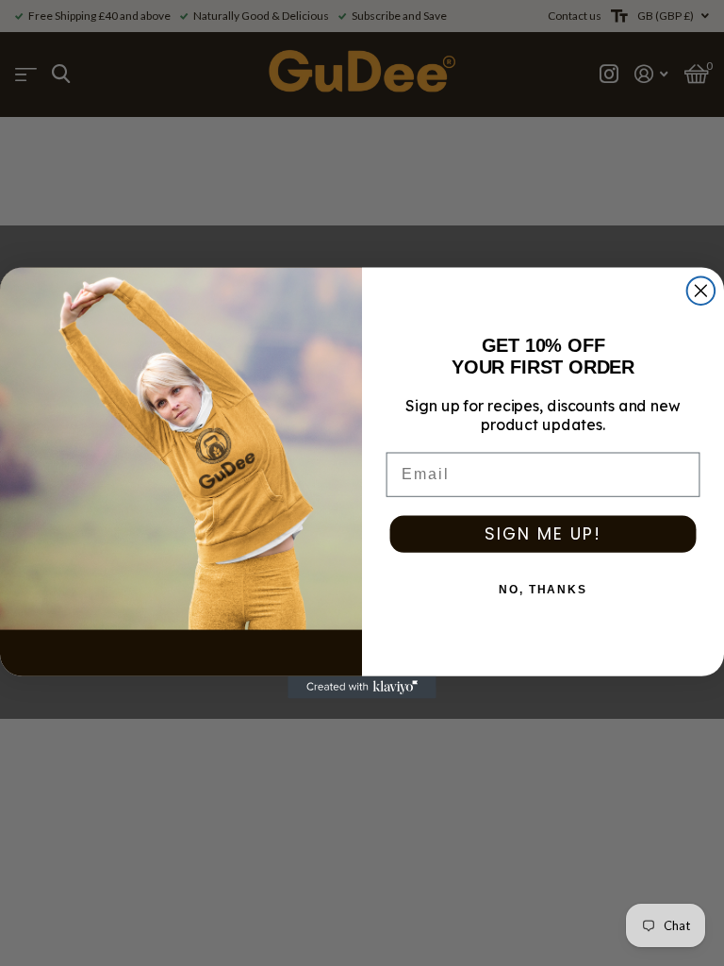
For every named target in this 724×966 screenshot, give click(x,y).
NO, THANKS (543, 589)
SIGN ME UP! (543, 533)
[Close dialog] (701, 290)
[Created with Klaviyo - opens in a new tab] (362, 687)
